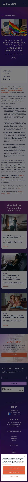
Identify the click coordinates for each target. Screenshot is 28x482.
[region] (14, 467)
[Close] (25, 456)
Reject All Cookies (14, 472)
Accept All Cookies (14, 468)
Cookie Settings (14, 476)
